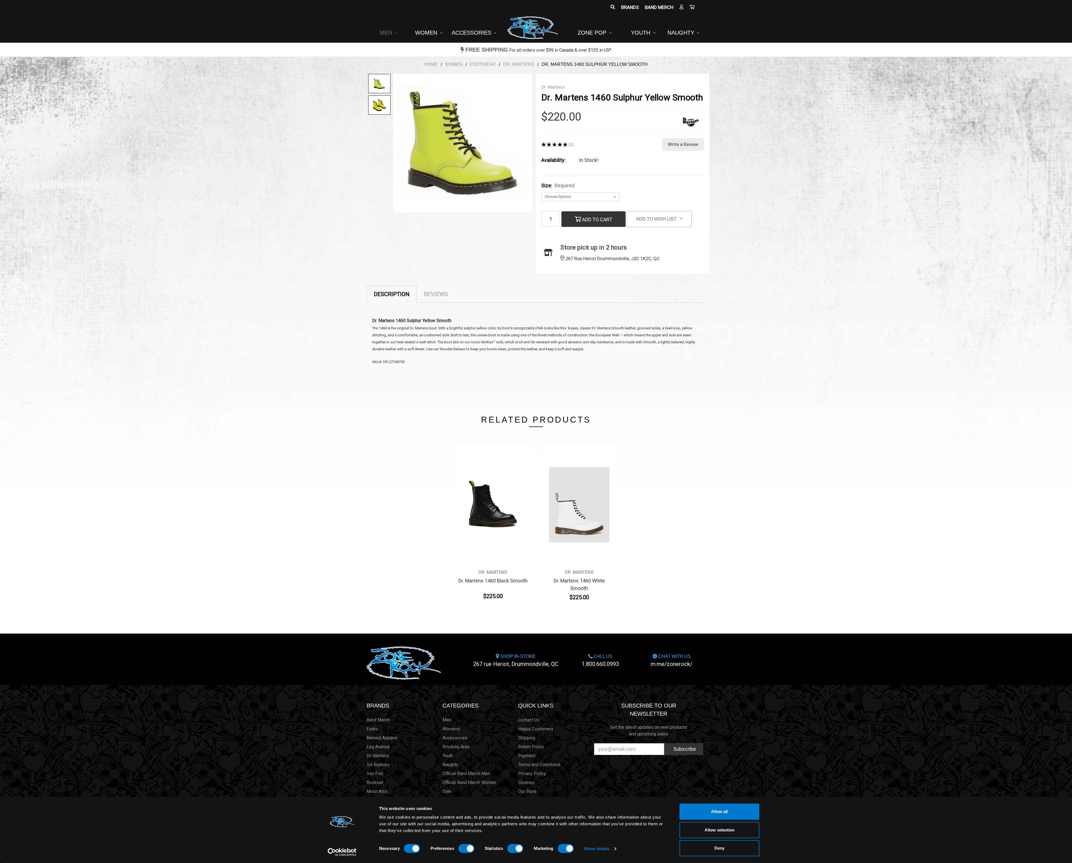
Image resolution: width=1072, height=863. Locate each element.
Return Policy (531, 746)
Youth (641, 33)
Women (427, 33)
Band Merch (659, 7)
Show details (596, 848)
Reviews (436, 294)
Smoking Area (456, 746)
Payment (526, 755)
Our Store (527, 791)
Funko (372, 729)
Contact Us (528, 720)
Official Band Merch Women (469, 782)
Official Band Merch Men (466, 773)
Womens (451, 729)
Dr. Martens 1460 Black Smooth (493, 581)
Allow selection (719, 830)
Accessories (472, 33)
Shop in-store (515, 660)
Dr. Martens (378, 755)
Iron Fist (375, 773)
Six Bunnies (378, 764)
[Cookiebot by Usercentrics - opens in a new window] (342, 852)
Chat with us (671, 660)
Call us (600, 660)
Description (392, 294)
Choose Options (493, 507)
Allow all (719, 811)
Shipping (526, 737)
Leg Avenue (378, 746)
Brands (630, 7)
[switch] (466, 848)
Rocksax (375, 782)
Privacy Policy (532, 773)
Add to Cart (596, 219)
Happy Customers (535, 729)
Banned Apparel (382, 737)
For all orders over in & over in (538, 50)
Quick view (493, 494)
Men (387, 33)
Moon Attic (377, 791)
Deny (719, 848)
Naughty (681, 33)
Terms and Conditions (539, 764)
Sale (446, 791)
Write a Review (683, 144)
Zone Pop (593, 33)
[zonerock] (692, 7)
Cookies (526, 782)
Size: (558, 185)
